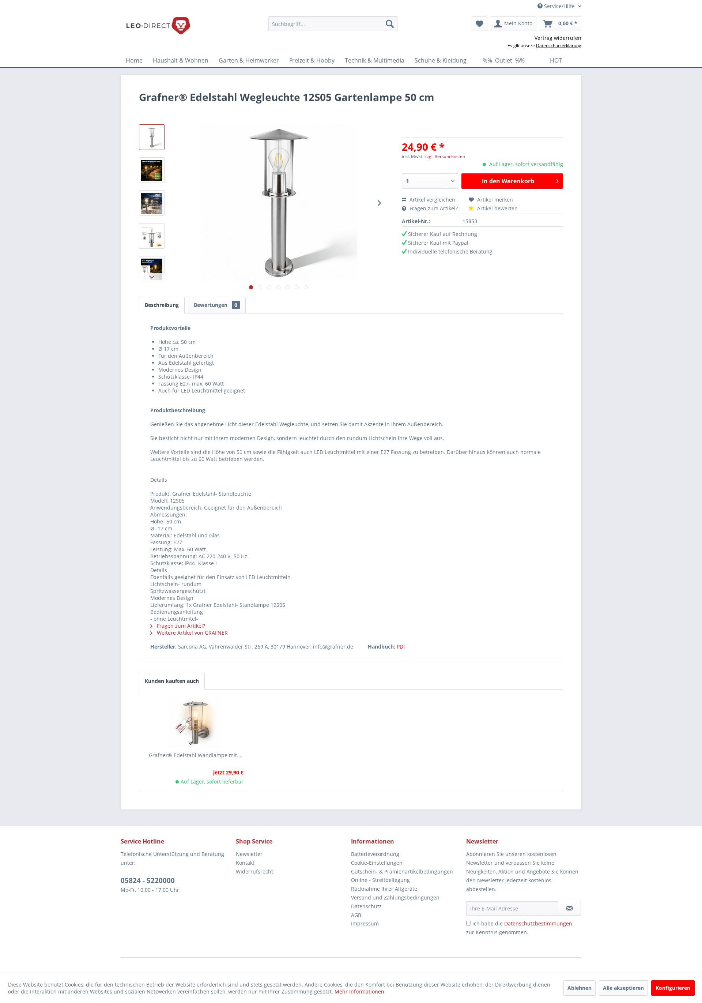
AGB (356, 915)
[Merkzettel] (479, 23)
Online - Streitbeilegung (380, 879)
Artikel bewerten (497, 208)
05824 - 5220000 (148, 880)
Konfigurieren (673, 987)
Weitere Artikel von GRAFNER (191, 632)
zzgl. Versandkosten (444, 156)
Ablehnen (579, 987)
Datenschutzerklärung (558, 45)
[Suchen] (389, 23)
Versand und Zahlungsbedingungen (395, 897)
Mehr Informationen (359, 991)
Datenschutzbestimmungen (538, 923)
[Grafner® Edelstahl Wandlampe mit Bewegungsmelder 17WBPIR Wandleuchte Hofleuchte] (195, 722)
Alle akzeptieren (623, 987)
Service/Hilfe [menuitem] (559, 6)
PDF (401, 646)
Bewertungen (215, 304)
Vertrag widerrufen (558, 37)
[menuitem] (332, 23)
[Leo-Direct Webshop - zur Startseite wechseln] (158, 25)
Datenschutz (366, 906)
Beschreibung (162, 304)
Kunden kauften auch (172, 680)
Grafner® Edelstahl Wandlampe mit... (195, 755)
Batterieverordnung (375, 853)
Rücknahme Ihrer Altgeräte (384, 888)
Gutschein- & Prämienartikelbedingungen (402, 871)
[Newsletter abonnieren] (569, 908)
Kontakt (245, 862)
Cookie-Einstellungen (377, 862)
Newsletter (249, 853)
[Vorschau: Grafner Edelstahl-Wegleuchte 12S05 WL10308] (152, 137)
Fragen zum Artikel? (433, 208)
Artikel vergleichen (434, 199)
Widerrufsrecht (254, 871)
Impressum (365, 923)
